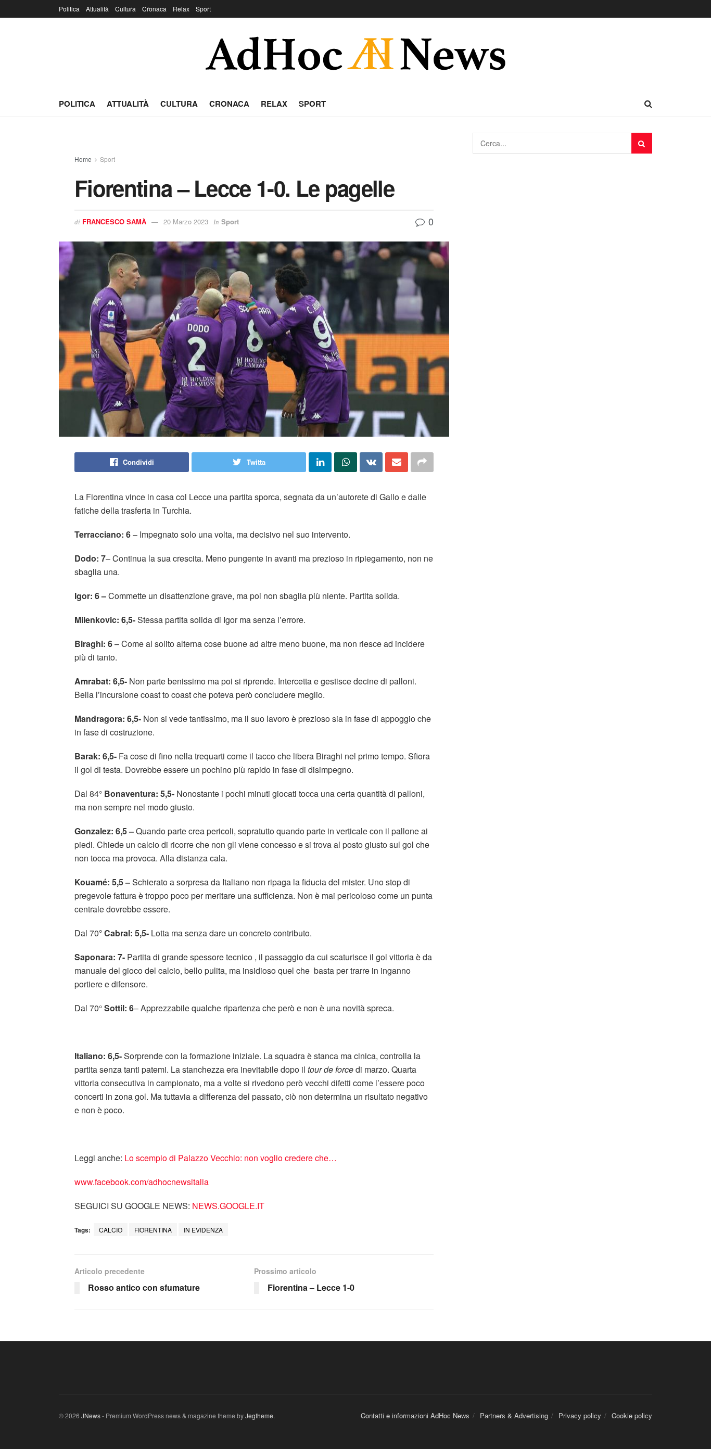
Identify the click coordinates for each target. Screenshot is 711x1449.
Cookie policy (632, 1415)
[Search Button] (641, 143)
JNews (90, 1415)
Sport (203, 8)
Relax (181, 8)
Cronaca (154, 8)
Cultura (125, 8)
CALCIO (110, 1229)
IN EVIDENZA (203, 1229)
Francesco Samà (114, 221)
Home (83, 159)
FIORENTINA (153, 1229)
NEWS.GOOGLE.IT (228, 1206)
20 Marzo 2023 (185, 221)
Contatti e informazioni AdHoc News (415, 1415)
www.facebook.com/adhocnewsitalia (141, 1182)
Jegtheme (259, 1415)
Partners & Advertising (514, 1415)
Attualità (97, 8)
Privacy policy (579, 1415)
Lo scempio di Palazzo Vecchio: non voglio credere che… (230, 1158)
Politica (69, 8)
